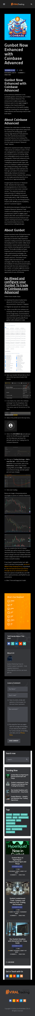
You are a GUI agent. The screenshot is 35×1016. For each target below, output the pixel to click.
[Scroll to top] (32, 1014)
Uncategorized (10, 832)
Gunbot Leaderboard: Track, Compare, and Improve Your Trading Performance (20, 784)
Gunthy (14, 72)
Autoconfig (16, 814)
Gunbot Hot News (23, 817)
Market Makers (11, 823)
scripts (8, 829)
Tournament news (16, 829)
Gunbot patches (11, 820)
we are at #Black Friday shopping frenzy (17, 565)
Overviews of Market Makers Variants (16, 826)
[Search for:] (17, 759)
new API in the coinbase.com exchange (18, 310)
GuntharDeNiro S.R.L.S (23, 1009)
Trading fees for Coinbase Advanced (18, 441)
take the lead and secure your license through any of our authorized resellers (16, 570)
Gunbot (15, 817)
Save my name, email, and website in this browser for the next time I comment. (17, 702)
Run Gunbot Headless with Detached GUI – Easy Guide (19, 791)
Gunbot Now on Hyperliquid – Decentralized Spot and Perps (20, 776)
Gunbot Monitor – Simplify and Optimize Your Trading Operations (19, 798)
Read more (17, 848)
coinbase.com (24, 307)
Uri (21, 70)
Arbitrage (9, 814)
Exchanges (8, 72)
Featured (9, 817)
